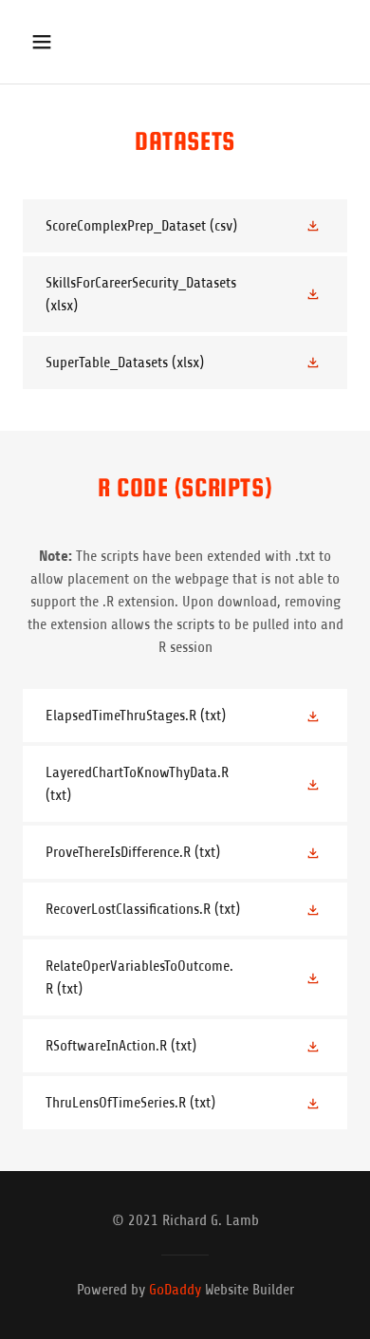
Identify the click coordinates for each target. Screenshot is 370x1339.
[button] (43, 42)
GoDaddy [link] (175, 1289)
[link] (185, 225)
